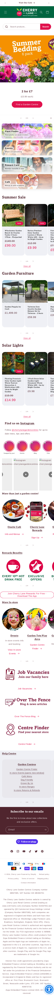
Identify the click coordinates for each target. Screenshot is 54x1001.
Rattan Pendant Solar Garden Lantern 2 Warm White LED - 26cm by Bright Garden (35, 235)
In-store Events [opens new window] (27, 773)
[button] (5, 12)
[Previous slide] (21, 118)
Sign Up (35, 537)
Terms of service (28, 878)
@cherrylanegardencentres (25, 430)
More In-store (10, 602)
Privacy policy (13, 878)
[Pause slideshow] (51, 118)
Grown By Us (27, 783)
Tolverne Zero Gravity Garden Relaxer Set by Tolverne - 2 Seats (35, 310)
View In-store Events (14, 652)
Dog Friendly (27, 780)
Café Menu (27, 776)
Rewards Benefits (12, 553)
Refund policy (44, 874)
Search (45, 27)
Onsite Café (14, 527)
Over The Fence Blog (25, 716)
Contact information (28, 883)
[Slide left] (21, 261)
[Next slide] (33, 118)
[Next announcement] (49, 3)
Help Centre (9, 753)
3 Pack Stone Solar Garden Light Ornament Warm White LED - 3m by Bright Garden (36, 383)
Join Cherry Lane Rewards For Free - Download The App (27, 594)
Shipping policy (43, 878)
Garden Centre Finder (37, 647)
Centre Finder (25, 744)
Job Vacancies (25, 688)
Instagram (27, 423)
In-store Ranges (27, 787)
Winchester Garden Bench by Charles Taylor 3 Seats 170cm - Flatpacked (13, 234)
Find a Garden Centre (27, 102)
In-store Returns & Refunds (27, 790)
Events (14, 635)
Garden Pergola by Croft (13, 308)
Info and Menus (12, 534)
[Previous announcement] (5, 3)
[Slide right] (33, 261)
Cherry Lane (16, 874)
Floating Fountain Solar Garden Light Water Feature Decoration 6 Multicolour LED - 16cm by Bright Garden (13, 385)
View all (27, 266)
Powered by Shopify (28, 874)
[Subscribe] (45, 829)
